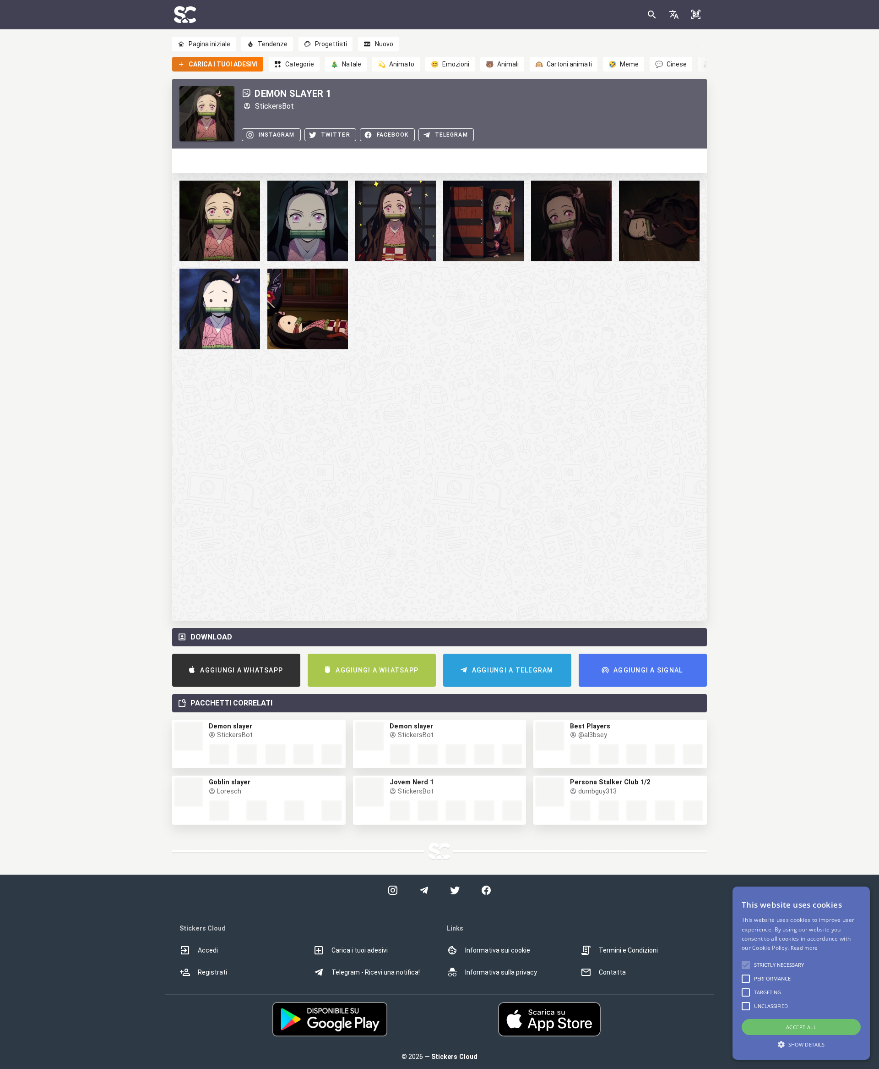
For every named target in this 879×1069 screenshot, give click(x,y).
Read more (804, 947)
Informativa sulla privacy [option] (501, 972)
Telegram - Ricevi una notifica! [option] (375, 972)
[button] (674, 15)
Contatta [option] (612, 972)
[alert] (801, 973)
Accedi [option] (208, 950)
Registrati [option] (212, 972)
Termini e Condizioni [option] (628, 950)
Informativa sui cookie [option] (497, 950)
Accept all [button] (801, 1027)
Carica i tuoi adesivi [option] (359, 950)
